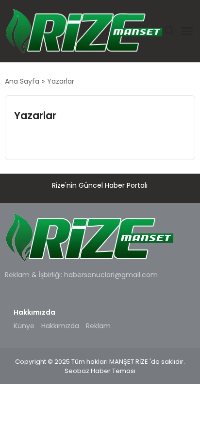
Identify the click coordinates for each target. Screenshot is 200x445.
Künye (24, 326)
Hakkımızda (60, 326)
